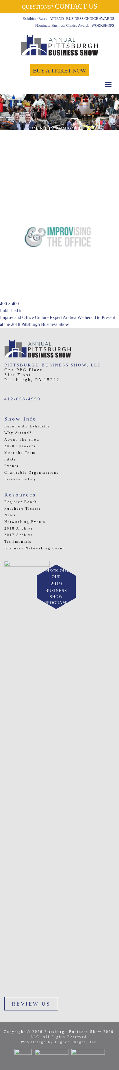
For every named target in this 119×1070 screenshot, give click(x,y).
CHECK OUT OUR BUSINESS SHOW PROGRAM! (56, 587)
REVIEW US (31, 1004)
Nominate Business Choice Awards (62, 25)
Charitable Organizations (31, 473)
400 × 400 (9, 303)
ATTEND (56, 18)
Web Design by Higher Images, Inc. (59, 1042)
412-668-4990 (22, 399)
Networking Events (25, 522)
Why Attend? (18, 433)
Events (11, 466)
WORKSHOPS (103, 25)
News (10, 515)
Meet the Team (20, 453)
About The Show (22, 439)
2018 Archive (18, 528)
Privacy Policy (20, 479)
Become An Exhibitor (27, 426)
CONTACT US (59, 6)
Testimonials (18, 542)
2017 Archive (18, 535)
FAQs (10, 459)
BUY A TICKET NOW (59, 70)
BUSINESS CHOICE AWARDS (90, 18)
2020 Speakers (20, 446)
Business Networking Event (34, 548)
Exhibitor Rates (35, 18)
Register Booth (20, 502)
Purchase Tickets (22, 509)
